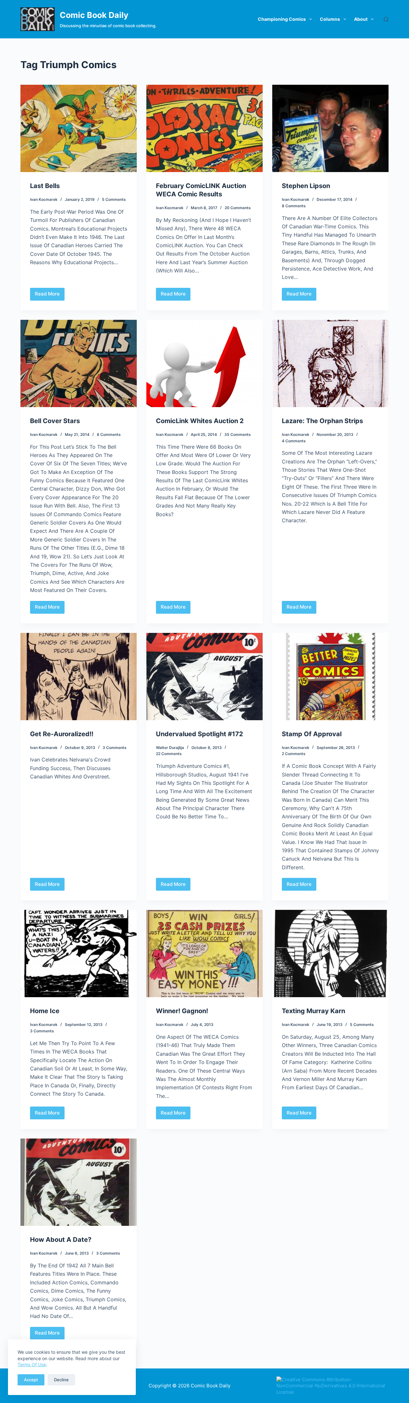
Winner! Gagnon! (182, 1011)
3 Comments (115, 747)
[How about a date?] (78, 1182)
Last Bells (45, 186)
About (360, 19)
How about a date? (60, 1239)
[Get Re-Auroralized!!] (78, 676)
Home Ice (44, 1011)
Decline (61, 1379)
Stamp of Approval (312, 734)
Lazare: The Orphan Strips (322, 421)
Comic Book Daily (94, 15)
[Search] (386, 19)
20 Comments (238, 207)
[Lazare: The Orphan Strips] (330, 363)
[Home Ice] (78, 953)
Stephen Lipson (306, 186)
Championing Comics (282, 19)
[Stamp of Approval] (330, 676)
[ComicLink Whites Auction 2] (204, 363)
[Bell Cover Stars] (78, 363)
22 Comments (169, 753)
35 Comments (237, 434)
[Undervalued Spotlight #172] (204, 676)
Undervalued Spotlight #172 (199, 734)
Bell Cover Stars (55, 421)
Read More (47, 295)
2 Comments (293, 753)
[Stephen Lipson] (330, 128)
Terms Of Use (32, 1364)
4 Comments (294, 440)
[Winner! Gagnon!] (204, 953)
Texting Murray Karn (313, 1011)
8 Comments (294, 205)
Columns (330, 19)
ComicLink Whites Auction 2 (200, 421)
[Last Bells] (78, 128)
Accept (31, 1379)
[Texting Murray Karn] (330, 953)
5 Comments (114, 199)
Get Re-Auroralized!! (61, 734)
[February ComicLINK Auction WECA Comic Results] (204, 128)
